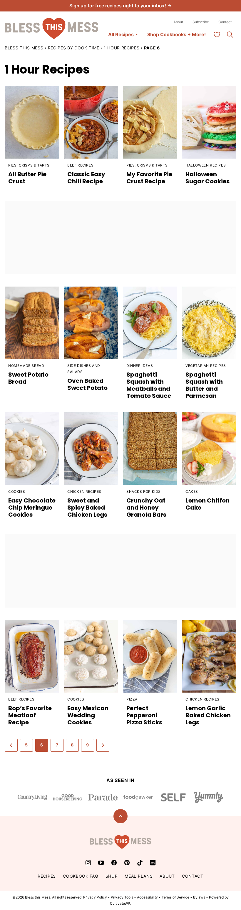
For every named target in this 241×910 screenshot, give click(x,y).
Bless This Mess (24, 47)
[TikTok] (139, 862)
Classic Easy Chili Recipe (86, 177)
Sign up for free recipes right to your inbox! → (120, 6)
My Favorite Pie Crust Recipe (149, 177)
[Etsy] (152, 862)
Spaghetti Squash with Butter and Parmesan (204, 385)
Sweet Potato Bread (28, 378)
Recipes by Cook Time (73, 47)
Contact (225, 22)
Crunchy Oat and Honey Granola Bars (146, 507)
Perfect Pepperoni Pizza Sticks (144, 715)
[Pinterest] (126, 862)
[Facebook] (114, 862)
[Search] (229, 34)
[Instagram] (88, 862)
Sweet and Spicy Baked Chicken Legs (87, 507)
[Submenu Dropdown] (136, 34)
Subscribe (201, 22)
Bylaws (199, 897)
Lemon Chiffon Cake (207, 504)
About (178, 22)
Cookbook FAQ (80, 876)
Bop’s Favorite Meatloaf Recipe (30, 715)
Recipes (47, 876)
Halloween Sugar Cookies (207, 177)
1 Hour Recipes (122, 47)
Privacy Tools (122, 897)
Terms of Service (175, 897)
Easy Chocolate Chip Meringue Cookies (32, 507)
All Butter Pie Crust (27, 177)
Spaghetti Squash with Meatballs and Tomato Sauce (148, 385)
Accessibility (147, 897)
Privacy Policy (95, 897)
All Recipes (121, 34)
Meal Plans (139, 876)
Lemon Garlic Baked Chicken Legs (208, 715)
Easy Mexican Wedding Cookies (87, 715)
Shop (112, 876)
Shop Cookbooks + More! (176, 34)
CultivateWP (120, 903)
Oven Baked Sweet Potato (87, 384)
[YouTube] (101, 862)
